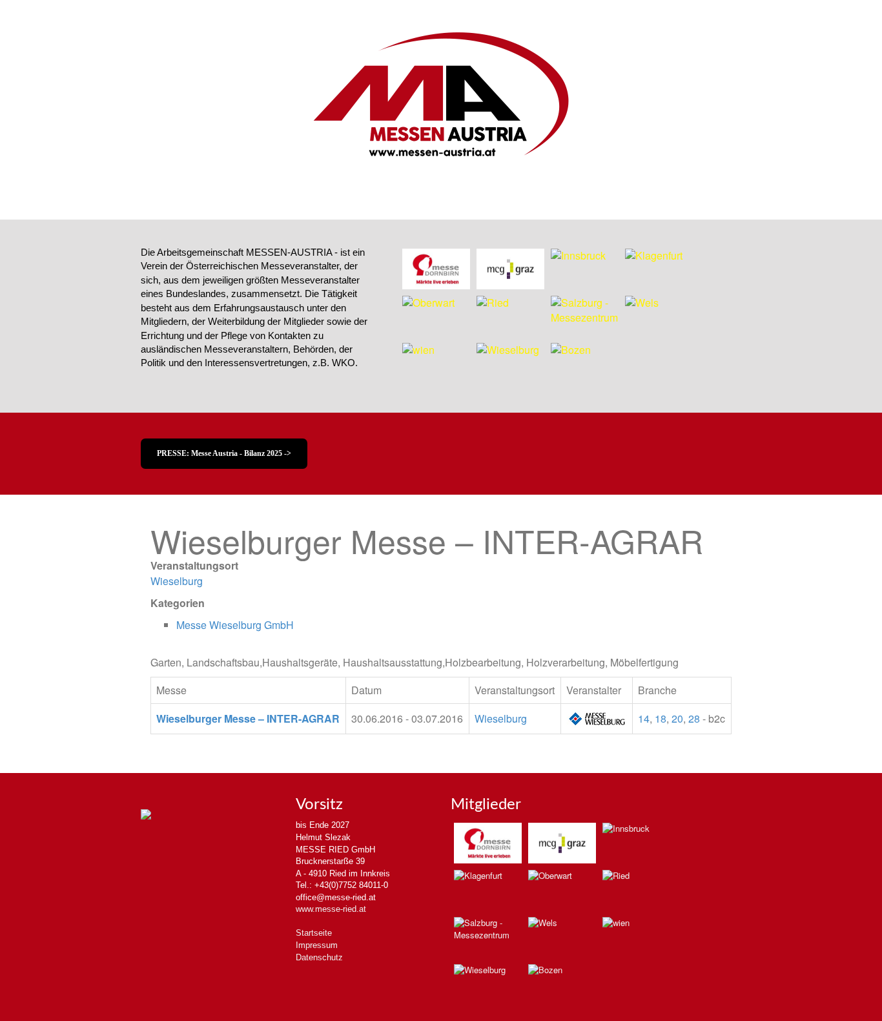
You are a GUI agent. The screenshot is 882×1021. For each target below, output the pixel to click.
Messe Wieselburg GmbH (235, 624)
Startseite (314, 933)
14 (644, 718)
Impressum (317, 945)
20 (677, 718)
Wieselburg (176, 580)
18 (660, 718)
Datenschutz (319, 957)
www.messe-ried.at (331, 909)
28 (694, 718)
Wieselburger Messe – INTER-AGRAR (248, 718)
